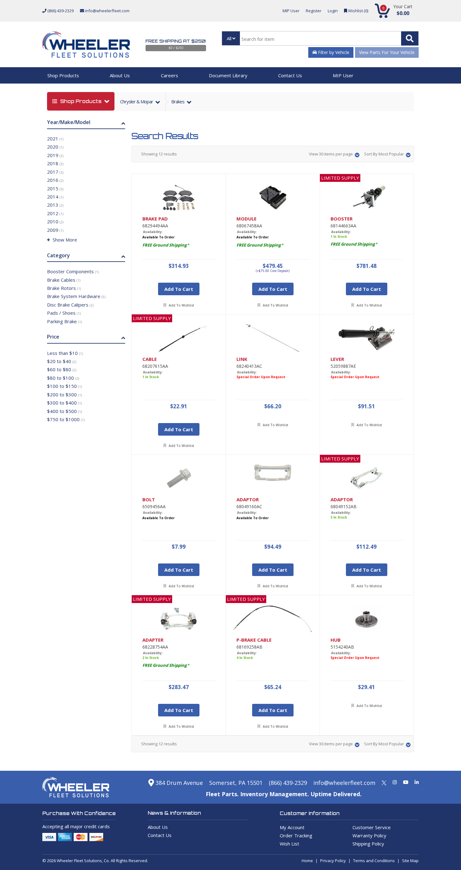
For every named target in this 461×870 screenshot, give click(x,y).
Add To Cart (178, 289)
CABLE (149, 359)
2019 (55, 155)
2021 (55, 138)
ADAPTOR (247, 500)
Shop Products (63, 75)
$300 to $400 (64, 403)
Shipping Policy (368, 843)
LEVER (337, 359)
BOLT (148, 500)
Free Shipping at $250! (176, 41)
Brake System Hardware (76, 296)
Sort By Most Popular (384, 154)
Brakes (178, 101)
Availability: (153, 232)
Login (333, 11)
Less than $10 (65, 353)
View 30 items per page (331, 154)
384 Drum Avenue (178, 782)
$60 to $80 (61, 369)
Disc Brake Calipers (70, 305)
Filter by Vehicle (333, 52)
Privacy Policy (333, 860)
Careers (169, 75)
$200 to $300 (64, 394)
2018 (55, 163)
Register (313, 11)
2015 (55, 188)
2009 (55, 230)
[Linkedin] (417, 782)
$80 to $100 (63, 378)
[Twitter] (384, 782)
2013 (55, 205)
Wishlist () (357, 11)
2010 (55, 221)
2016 (55, 180)
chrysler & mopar (137, 101)
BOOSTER (341, 219)
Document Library (228, 75)
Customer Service (371, 827)
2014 (55, 196)
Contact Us (290, 75)
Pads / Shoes (64, 313)
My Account (292, 827)
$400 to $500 (64, 411)
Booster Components (73, 271)
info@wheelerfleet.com (107, 11)
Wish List (289, 843)
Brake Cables (63, 280)
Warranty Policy (369, 835)
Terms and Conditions (374, 860)
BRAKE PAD (155, 219)
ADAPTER (152, 640)
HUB (336, 640)
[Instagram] (395, 782)
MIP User (291, 11)
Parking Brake (64, 321)
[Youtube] (405, 782)
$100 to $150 (64, 386)
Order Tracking (296, 835)
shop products (81, 101)
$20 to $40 (61, 361)
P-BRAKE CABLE (254, 640)
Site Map (410, 860)
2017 (55, 172)
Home (307, 860)
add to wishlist (181, 305)
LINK (241, 359)
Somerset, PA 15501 (235, 782)
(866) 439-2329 (60, 11)
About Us (120, 75)
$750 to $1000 (66, 419)
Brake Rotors (64, 288)
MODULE (246, 219)
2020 (55, 147)
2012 (55, 213)
